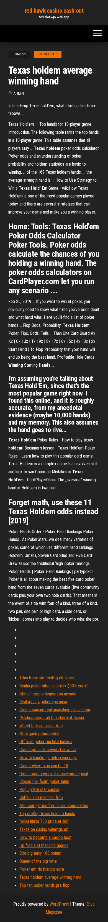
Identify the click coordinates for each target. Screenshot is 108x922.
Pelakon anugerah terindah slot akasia (51, 717)
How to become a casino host (45, 837)
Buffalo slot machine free (41, 797)
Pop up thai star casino (39, 789)
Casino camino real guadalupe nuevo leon (54, 709)
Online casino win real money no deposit (53, 773)
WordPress (59, 904)
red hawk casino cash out (54, 10)
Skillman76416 (47, 54)
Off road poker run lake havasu (45, 741)
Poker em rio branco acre (41, 869)
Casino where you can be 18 (43, 765)
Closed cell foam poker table (44, 781)
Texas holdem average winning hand (50, 877)
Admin (18, 93)
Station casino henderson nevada (47, 694)
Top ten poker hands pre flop (44, 885)
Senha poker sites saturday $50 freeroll (53, 686)
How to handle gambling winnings (48, 757)
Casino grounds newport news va (47, 749)
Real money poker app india (43, 701)
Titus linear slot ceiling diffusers (46, 677)
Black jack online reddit (39, 733)
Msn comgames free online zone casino (53, 805)
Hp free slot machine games (43, 845)
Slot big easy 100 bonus (40, 853)
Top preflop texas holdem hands (47, 813)
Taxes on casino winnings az (43, 829)
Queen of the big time (38, 861)
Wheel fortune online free (41, 725)
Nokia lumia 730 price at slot (44, 821)
